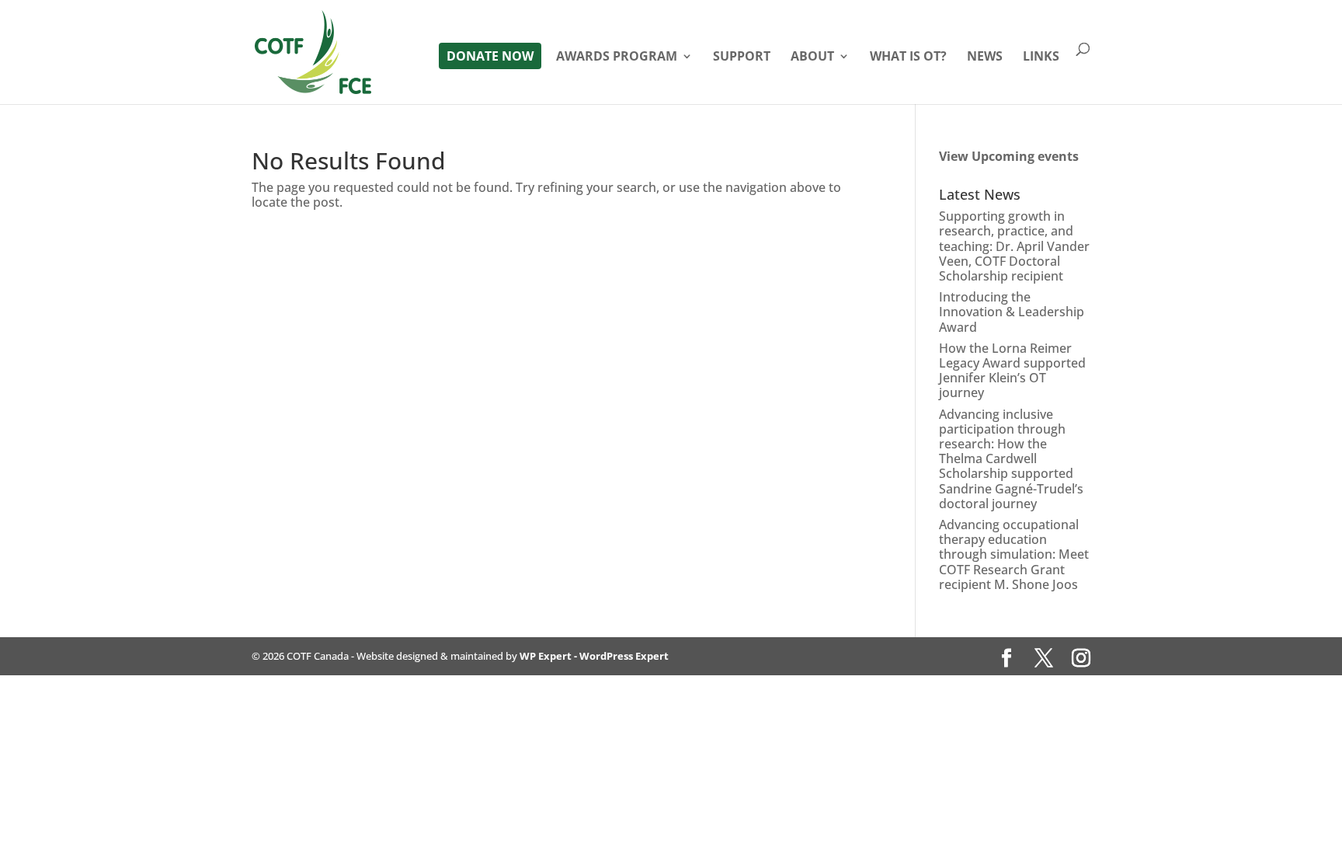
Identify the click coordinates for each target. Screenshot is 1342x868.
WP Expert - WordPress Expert (594, 656)
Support (741, 57)
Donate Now (490, 55)
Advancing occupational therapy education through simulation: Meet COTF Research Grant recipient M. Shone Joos (1014, 554)
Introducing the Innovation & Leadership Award (1011, 311)
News (985, 57)
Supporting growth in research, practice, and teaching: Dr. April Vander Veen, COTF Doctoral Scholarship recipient (1014, 245)
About (812, 57)
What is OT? (908, 57)
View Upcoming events (1009, 156)
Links (1041, 57)
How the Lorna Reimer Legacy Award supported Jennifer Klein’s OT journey (1012, 371)
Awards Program (616, 57)
